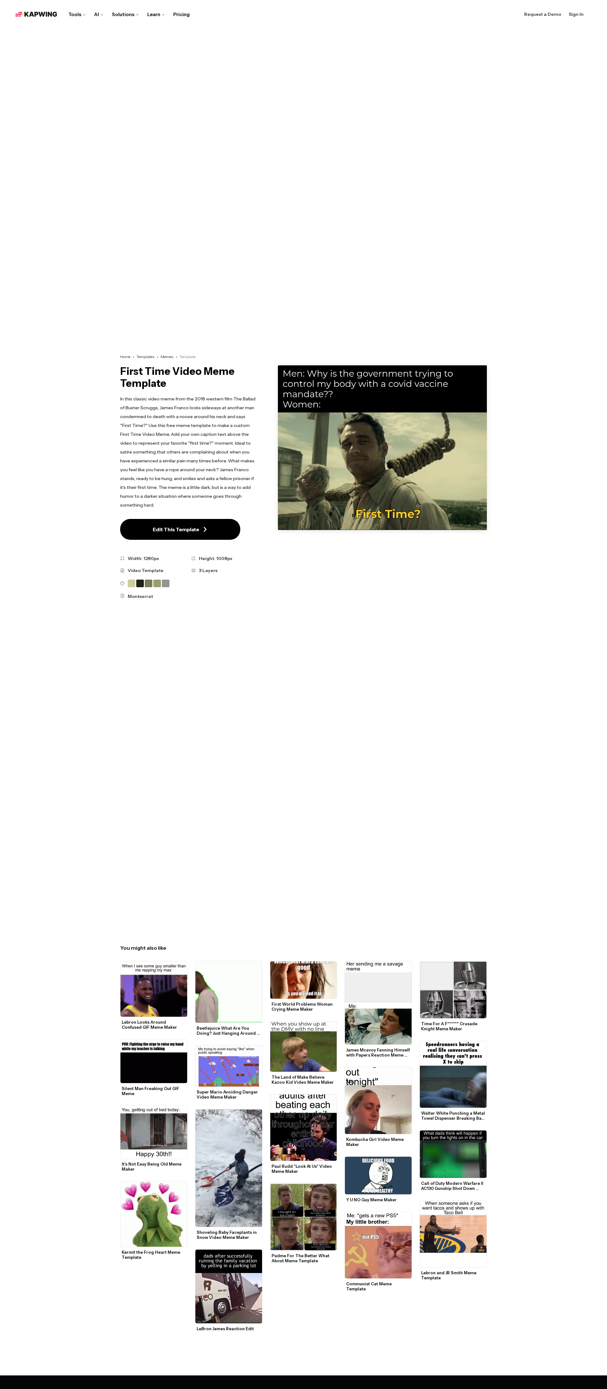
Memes (167, 356)
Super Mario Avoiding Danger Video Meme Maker (228, 1094)
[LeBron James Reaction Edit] (228, 1286)
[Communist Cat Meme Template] (378, 1245)
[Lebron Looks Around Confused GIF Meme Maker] (153, 989)
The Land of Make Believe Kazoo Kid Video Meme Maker (303, 1080)
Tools (74, 14)
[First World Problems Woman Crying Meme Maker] (303, 980)
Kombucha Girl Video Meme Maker (375, 1142)
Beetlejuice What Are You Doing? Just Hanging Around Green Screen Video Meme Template (227, 1031)
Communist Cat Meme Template (369, 1286)
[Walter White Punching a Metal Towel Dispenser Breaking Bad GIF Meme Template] (453, 1074)
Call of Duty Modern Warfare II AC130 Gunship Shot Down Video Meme (452, 1186)
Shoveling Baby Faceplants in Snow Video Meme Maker (227, 1235)
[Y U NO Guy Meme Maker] (378, 1175)
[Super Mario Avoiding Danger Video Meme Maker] (228, 1066)
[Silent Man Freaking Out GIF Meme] (153, 1061)
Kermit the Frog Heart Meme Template (151, 1255)
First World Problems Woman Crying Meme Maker (303, 1007)
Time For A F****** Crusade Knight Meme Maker (449, 1026)
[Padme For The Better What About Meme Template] (303, 1217)
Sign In (576, 14)
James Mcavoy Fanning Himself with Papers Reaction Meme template (378, 1052)
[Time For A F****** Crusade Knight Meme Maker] (453, 990)
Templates (145, 356)
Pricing (181, 14)
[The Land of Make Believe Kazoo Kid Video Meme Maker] (303, 1046)
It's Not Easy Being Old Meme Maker (152, 1166)
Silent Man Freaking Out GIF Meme (151, 1091)
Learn (153, 14)
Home (125, 356)
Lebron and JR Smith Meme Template (449, 1275)
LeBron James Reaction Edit (225, 1328)
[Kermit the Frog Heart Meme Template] (153, 1214)
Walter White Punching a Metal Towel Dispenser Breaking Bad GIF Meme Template (453, 1116)
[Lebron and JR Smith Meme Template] (453, 1234)
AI (96, 14)
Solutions (123, 14)
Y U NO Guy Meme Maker (371, 1199)
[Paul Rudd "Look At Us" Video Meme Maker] (303, 1127)
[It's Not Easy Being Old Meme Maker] (153, 1132)
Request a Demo (542, 14)
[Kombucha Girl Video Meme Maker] (378, 1100)
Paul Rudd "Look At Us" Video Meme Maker (302, 1169)
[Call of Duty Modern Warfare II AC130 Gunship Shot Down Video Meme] (453, 1154)
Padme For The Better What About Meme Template (301, 1258)
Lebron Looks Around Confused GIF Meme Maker (149, 1025)
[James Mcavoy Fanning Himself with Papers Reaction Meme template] (378, 1003)
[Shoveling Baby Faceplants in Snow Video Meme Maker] (228, 1168)
